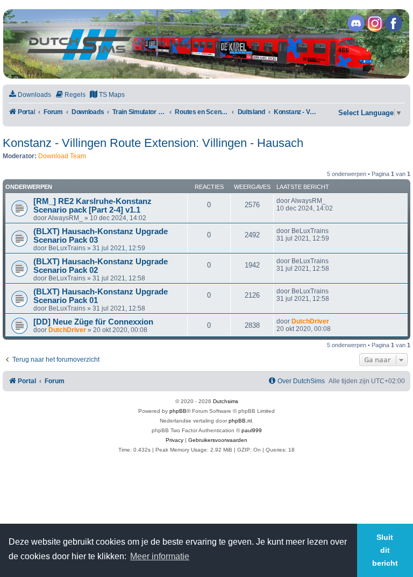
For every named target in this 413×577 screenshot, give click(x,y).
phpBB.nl (240, 421)
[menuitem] (29, 95)
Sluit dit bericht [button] (385, 550)
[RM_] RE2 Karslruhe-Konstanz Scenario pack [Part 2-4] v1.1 (92, 205)
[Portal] (206, 44)
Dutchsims (225, 401)
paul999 (251, 430)
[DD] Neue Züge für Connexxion (93, 322)
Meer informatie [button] (159, 556)
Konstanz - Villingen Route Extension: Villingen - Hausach (153, 143)
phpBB (178, 411)
